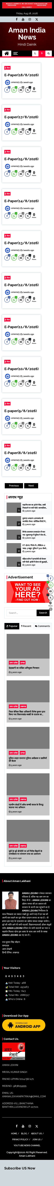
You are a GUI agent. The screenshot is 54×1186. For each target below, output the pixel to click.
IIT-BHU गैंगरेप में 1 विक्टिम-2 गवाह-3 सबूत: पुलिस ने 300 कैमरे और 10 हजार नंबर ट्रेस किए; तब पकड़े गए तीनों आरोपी (34, 547)
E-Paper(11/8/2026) (21, 327)
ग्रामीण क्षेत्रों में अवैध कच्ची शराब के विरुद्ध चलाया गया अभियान (26, 806)
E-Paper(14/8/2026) (21, 201)
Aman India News (27, 33)
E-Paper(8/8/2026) (20, 453)
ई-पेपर (7, 68)
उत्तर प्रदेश (14, 662)
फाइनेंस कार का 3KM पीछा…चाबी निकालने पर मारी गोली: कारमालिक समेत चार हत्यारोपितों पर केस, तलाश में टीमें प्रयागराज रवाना (35, 506)
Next (31, 485)
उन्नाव (22, 662)
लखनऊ (23, 706)
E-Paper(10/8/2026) (21, 369)
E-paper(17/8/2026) (21, 117)
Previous (14, 485)
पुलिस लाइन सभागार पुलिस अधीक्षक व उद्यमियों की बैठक (28, 759)
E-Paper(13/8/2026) (21, 243)
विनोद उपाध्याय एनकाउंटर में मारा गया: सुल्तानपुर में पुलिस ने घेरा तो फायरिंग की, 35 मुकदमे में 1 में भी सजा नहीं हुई (35, 533)
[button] (35, 53)
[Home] (6, 53)
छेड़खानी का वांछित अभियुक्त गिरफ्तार (24, 667)
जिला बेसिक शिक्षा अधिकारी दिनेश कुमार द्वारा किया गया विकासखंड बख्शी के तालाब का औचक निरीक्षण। (27, 713)
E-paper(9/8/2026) (20, 411)
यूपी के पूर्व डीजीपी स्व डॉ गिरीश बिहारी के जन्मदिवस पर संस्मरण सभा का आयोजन (25, 852)
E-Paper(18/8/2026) (21, 75)
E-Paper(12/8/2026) (21, 285)
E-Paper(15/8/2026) (21, 159)
